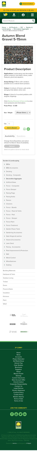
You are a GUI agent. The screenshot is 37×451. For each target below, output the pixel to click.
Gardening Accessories (14, 232)
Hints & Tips (18, 363)
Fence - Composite (12, 186)
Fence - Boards (11, 207)
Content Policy (18, 393)
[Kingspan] (24, 323)
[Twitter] (20, 414)
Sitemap (18, 376)
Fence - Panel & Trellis (13, 211)
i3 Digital (28, 443)
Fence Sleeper (11, 189)
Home (4, 27)
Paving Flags (10, 193)
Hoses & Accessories (13, 240)
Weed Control (11, 258)
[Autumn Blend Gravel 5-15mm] (18, 55)
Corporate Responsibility (18, 384)
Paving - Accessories (13, 247)
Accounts (18, 357)
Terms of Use (18, 401)
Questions (21, 136)
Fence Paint (10, 222)
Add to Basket (12, 128)
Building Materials (9, 271)
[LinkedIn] (25, 414)
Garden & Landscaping (11, 161)
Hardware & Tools (9, 274)
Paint (4, 300)
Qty (5, 124)
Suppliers (18, 369)
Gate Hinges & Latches (14, 236)
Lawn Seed (10, 243)
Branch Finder (18, 374)
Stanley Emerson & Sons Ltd (17, 101)
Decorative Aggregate (21, 29)
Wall (7, 254)
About (18, 372)
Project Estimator (18, 359)
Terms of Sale (18, 399)
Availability (10, 136)
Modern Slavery (18, 397)
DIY (22, 27)
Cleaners (9, 204)
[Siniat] (13, 331)
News (18, 355)
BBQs (8, 164)
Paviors (8, 200)
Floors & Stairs (8, 289)
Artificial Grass (11, 182)
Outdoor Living (8, 278)
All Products (13, 27)
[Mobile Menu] (32, 14)
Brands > (24, 332)
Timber (5, 282)
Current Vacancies (18, 378)
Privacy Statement (18, 390)
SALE (5, 304)
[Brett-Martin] (13, 315)
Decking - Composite (13, 175)
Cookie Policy (18, 395)
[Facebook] (12, 414)
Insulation (6, 293)
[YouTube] (16, 414)
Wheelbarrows (11, 261)
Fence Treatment (12, 225)
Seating (8, 265)
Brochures (18, 367)
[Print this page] (24, 129)
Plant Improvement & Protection (17, 250)
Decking (9, 171)
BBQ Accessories (12, 168)
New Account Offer (18, 380)
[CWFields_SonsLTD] (24, 315)
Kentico (15, 443)
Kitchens (6, 296)
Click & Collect (18, 382)
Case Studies (18, 365)
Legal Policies (18, 388)
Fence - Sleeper (11, 218)
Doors (5, 285)
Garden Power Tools (13, 229)
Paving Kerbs (10, 196)
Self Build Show (18, 361)
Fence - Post (10, 214)
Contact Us (18, 386)
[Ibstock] (13, 323)
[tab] (9, 136)
